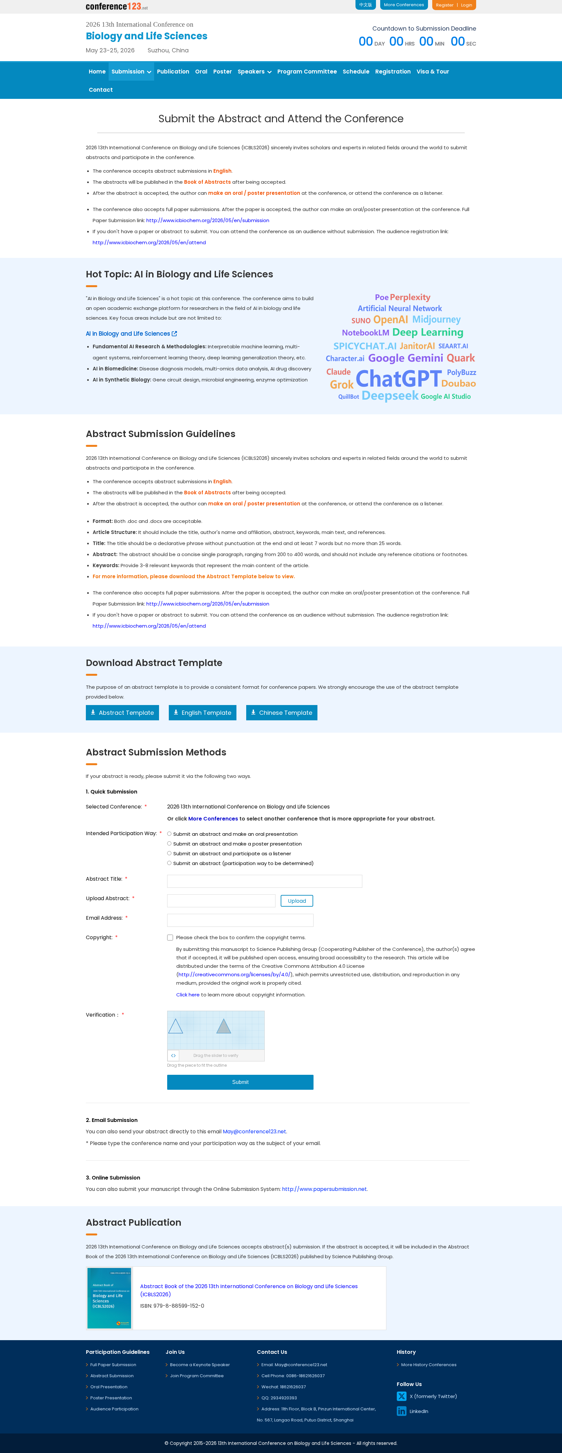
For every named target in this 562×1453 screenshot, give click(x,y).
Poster (222, 71)
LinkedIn (419, 1411)
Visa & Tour (433, 71)
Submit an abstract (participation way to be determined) (243, 863)
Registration (393, 71)
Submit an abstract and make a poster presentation (237, 843)
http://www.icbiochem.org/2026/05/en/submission (207, 220)
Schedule (356, 71)
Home (97, 71)
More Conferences (404, 5)
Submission (128, 71)
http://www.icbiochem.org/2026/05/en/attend (149, 242)
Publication (173, 71)
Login (466, 5)
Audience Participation (114, 1409)
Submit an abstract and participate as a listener (232, 853)
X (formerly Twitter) (433, 1396)
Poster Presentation (111, 1398)
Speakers (251, 71)
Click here (188, 994)
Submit (240, 1082)
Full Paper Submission (113, 1365)
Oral (201, 71)
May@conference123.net (254, 1131)
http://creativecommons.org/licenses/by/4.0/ (234, 974)
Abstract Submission (112, 1376)
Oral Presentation (108, 1387)
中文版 (365, 5)
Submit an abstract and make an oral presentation (235, 834)
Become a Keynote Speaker (200, 1365)
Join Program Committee (197, 1376)
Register (445, 5)
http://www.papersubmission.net (324, 1189)
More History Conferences (429, 1365)
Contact (101, 90)
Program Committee (307, 71)
